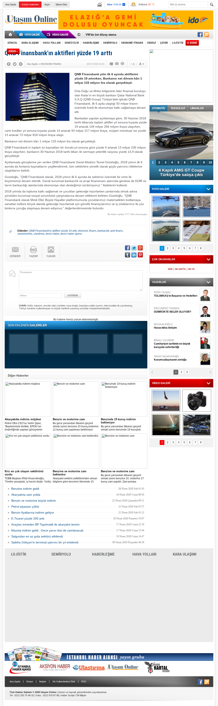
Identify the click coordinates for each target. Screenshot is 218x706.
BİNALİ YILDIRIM (172, 344)
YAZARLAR (159, 282)
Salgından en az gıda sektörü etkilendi (37, 536)
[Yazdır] (123, 64)
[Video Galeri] (58, 34)
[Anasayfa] (10, 34)
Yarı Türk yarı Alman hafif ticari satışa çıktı (181, 172)
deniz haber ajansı (71, 233)
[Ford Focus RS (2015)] (196, 425)
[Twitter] (15, 64)
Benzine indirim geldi (25, 488)
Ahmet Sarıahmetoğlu (170, 358)
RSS (83, 681)
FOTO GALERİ (160, 189)
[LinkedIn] (133, 254)
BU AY (191, 269)
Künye (29, 681)
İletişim (42, 681)
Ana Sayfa (10, 4)
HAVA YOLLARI (144, 554)
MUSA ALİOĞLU (165, 326)
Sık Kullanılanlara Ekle (63, 681)
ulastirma (39, 233)
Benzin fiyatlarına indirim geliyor (32, 512)
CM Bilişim (81, 695)
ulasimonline (24, 233)
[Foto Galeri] (30, 34)
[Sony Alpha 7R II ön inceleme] (196, 401)
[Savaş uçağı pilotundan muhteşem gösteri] (166, 401)
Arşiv (47, 4)
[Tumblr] (127, 254)
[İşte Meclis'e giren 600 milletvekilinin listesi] (196, 231)
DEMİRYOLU (61, 554)
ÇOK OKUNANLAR (163, 259)
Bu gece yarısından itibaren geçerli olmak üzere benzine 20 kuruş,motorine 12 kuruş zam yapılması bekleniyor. (76, 424)
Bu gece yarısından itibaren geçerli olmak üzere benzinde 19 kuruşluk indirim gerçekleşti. (121, 424)
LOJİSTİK (18, 554)
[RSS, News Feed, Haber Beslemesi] (206, 34)
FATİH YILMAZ (175, 294)
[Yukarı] (51, 251)
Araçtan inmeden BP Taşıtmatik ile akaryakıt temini (45, 524)
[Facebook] (9, 64)
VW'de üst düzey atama (101, 34)
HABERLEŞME (103, 554)
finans (92, 230)
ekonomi (83, 230)
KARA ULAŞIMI (184, 554)
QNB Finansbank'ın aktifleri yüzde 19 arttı (53, 230)
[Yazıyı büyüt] (141, 64)
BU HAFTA (180, 269)
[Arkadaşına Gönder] (117, 64)
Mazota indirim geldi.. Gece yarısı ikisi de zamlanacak (47, 530)
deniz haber (52, 233)
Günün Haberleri (30, 4)
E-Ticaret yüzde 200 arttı (27, 518)
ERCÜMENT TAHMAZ (172, 310)
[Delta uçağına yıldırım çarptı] (166, 425)
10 (210, 162)
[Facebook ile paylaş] (200, 34)
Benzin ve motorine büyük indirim (33, 500)
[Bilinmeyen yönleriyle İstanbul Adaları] (166, 231)
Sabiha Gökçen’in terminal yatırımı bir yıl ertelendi (44, 542)
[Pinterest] (140, 254)
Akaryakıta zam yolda (25, 494)
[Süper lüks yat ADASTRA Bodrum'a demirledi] (196, 206)
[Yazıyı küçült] (132, 64)
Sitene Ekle (61, 4)
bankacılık (103, 230)
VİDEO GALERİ (161, 383)
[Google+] (21, 64)
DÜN (170, 269)
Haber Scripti (67, 695)
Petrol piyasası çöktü (25, 506)
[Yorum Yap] (111, 64)
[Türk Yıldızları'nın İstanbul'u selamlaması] (166, 206)
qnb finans (116, 230)
